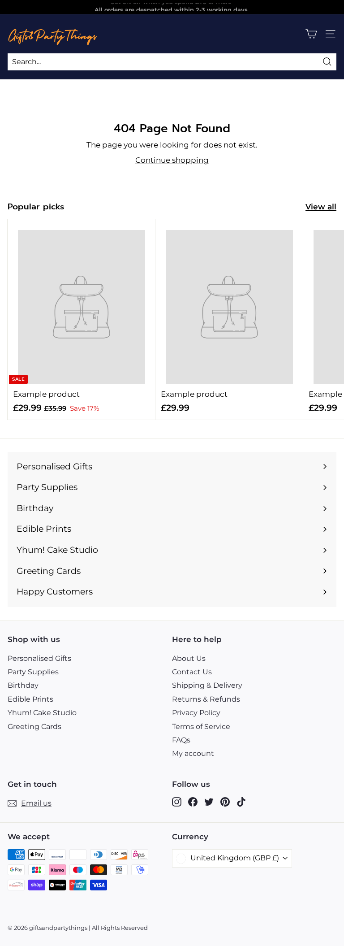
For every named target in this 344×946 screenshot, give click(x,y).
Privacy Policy (196, 712)
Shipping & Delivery (207, 685)
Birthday (23, 685)
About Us (189, 658)
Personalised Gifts (39, 658)
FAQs (181, 740)
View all (320, 206)
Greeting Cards (34, 726)
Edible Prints (30, 699)
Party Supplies (33, 672)
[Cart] (311, 34)
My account (193, 753)
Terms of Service (201, 726)
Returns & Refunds (206, 699)
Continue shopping (172, 160)
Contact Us (192, 672)
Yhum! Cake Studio (42, 712)
